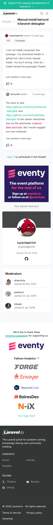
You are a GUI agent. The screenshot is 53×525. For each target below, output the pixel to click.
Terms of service (11, 512)
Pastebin (7, 465)
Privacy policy (34, 512)
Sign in (11, 156)
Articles (30, 460)
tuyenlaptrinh (26, 244)
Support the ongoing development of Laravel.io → (28, 4)
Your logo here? (26, 415)
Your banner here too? (26, 206)
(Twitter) (11, 481)
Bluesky (34, 481)
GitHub (10, 487)
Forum (6, 21)
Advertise (7, 518)
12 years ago (38, 94)
